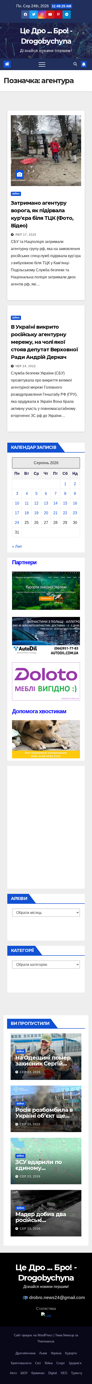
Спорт (60, 1363)
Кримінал (38, 1373)
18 (27, 513)
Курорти (71, 1353)
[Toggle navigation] (42, 64)
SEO (64, 1373)
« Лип (17, 546)
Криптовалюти (21, 1363)
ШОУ (24, 1373)
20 (46, 513)
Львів (43, 1353)
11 (27, 503)
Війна (16, 193)
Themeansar (45, 1341)
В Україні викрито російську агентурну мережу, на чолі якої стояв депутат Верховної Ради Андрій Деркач (44, 342)
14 (55, 503)
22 (65, 513)
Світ (38, 1363)
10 (17, 503)
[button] (75, 64)
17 (17, 513)
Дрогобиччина (25, 1353)
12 (36, 503)
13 (46, 503)
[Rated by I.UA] (46, 1316)
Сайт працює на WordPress (34, 1335)
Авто (13, 1373)
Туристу (76, 1373)
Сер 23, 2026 (30, 1072)
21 (55, 513)
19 (36, 513)
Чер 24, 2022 (25, 366)
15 (65, 503)
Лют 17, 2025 (25, 234)
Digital (52, 1373)
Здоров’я (75, 1363)
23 (75, 513)
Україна (56, 1353)
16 (75, 503)
